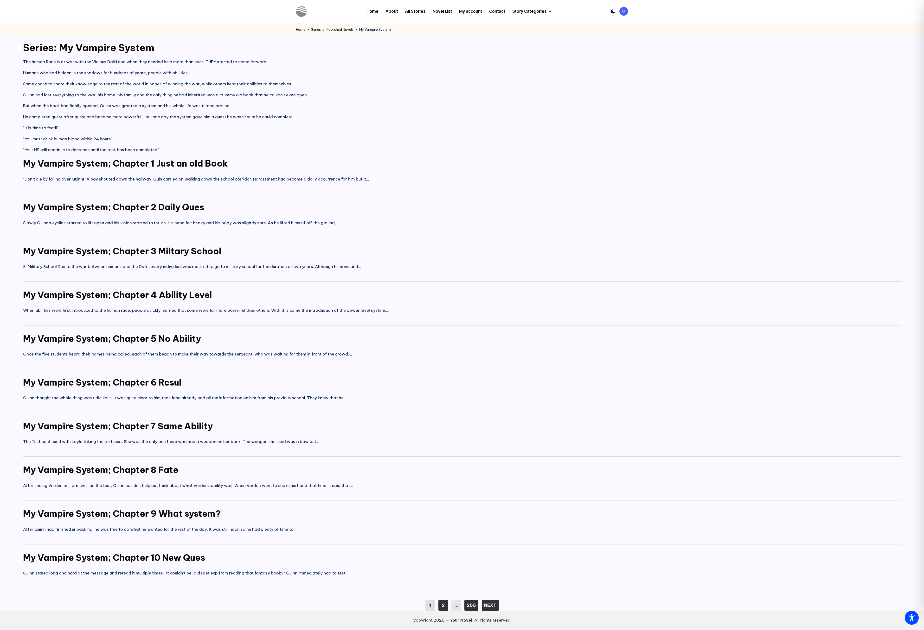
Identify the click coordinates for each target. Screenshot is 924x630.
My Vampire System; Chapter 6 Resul (102, 382)
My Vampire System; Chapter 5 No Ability (112, 338)
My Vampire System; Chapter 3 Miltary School (122, 251)
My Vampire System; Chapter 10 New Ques (114, 557)
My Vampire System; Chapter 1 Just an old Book (125, 163)
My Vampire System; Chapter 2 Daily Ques (113, 207)
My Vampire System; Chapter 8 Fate (100, 469)
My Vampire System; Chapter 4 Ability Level (117, 294)
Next (490, 605)
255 (471, 605)
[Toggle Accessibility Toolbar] (911, 617)
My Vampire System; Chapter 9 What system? (122, 513)
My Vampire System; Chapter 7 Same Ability (118, 426)
